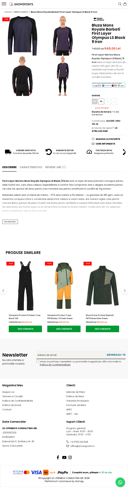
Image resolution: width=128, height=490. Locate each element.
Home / (9, 12)
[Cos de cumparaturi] (124, 4)
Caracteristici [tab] (31, 167)
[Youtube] (64, 457)
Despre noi (8, 392)
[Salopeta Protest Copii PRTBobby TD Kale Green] (64, 285)
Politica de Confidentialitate (55, 364)
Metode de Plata (75, 392)
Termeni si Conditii (12, 396)
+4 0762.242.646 (79, 441)
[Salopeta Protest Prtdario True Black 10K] (25, 285)
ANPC (69, 409)
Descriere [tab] (9, 167)
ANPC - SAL (72, 413)
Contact (7, 409)
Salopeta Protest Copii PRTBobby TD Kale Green (60, 317)
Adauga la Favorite (108, 139)
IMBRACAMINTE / (22, 12)
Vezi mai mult (10, 221)
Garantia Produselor (77, 400)
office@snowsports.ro (82, 446)
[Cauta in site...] (120, 4)
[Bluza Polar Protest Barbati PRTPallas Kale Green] (102, 285)
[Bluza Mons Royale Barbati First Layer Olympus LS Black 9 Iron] (22, 36)
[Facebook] (58, 457)
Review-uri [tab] (55, 167)
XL (101, 101)
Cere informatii (105, 143)
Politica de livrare (11, 405)
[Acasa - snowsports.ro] (21, 4)
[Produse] (4, 4)
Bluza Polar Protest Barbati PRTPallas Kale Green (100, 317)
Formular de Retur (76, 405)
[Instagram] (70, 457)
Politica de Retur (75, 396)
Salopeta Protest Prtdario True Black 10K (24, 317)
